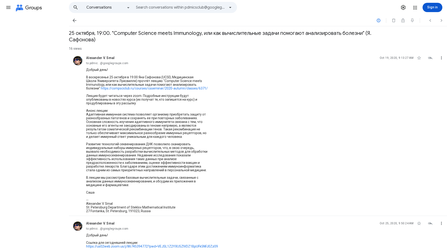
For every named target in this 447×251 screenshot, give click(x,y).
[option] (108, 7)
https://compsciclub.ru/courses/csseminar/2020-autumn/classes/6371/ (154, 88)
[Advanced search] (230, 7)
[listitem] (258, 133)
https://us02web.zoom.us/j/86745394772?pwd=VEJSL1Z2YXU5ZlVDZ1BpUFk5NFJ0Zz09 (152, 246)
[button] (8, 7)
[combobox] (181, 7)
